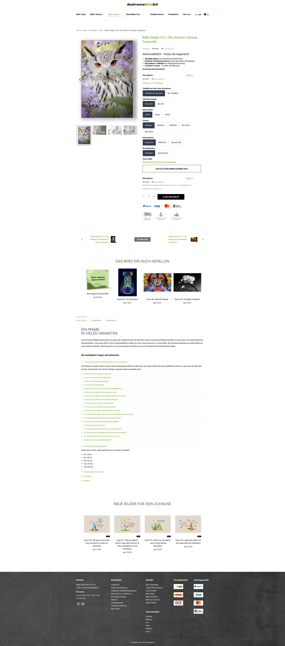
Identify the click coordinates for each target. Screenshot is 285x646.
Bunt (159, 185)
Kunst (148, 632)
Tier (147, 623)
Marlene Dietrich (152, 597)
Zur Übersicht (142, 239)
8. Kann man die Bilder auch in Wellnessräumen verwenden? (105, 396)
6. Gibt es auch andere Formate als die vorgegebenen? (103, 388)
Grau (163, 185)
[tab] (142, 362)
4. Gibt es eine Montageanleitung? (96, 381)
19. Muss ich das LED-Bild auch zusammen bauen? (102, 436)
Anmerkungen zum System (93, 472)
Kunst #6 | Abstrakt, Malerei (157, 299)
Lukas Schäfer (151, 591)
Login (199, 14)
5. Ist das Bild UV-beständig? (94, 385)
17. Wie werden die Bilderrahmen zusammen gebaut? (103, 429)
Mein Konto (115, 609)
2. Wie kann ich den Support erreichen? (97, 374)
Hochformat (173, 185)
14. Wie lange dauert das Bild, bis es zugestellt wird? (102, 418)
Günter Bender (151, 603)
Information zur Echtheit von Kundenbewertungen (121, 595)
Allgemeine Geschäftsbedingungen (124, 591)
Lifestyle (149, 617)
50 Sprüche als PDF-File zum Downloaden (159, 162)
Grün (101, 30)
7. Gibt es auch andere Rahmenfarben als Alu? (100, 392)
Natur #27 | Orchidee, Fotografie (187, 299)
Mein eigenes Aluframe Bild (97, 294)
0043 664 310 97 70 (88, 585)
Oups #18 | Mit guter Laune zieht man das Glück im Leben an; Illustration (97, 543)
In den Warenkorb (171, 197)
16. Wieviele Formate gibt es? (94, 425)
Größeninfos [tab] (111, 320)
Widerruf (87, 481)
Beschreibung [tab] (81, 320)
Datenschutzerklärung (119, 588)
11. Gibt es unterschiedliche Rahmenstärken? (100, 407)
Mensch (149, 620)
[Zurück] (203, 239)
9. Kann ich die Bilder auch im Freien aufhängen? (101, 399)
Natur (148, 626)
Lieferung (87, 476)
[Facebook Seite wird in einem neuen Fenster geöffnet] (78, 604)
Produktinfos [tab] (96, 320)
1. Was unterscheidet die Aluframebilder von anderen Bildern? (106, 362)
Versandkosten (169, 48)
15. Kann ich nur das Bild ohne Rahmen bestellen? (101, 421)
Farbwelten (93, 30)
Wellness (149, 629)
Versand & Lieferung (118, 606)
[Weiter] (81, 239)
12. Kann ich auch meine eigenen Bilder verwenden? (102, 410)
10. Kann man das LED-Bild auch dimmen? (99, 403)
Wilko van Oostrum (153, 600)
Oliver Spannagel (152, 585)
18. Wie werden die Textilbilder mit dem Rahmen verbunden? (105, 432)
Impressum (115, 585)
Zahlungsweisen (117, 603)
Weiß (189, 185)
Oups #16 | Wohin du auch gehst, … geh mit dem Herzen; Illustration (158, 543)
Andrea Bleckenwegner (154, 588)
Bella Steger (153, 185)
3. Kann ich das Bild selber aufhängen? (97, 377)
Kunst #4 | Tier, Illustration (127, 299)
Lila (178, 185)
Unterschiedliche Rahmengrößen (95, 446)
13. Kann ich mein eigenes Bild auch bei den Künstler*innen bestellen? (109, 414)
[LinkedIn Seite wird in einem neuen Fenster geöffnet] (83, 604)
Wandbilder (183, 185)
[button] (5, 641)
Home (78, 30)
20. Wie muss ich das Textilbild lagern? (97, 440)
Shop (85, 30)
